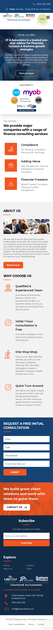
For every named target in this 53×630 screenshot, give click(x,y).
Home (6, 565)
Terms (31, 624)
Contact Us (15, 507)
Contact (30, 565)
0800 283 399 (43, 4)
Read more (13, 265)
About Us (7, 569)
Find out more (26, 73)
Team (29, 569)
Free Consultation (16, 624)
